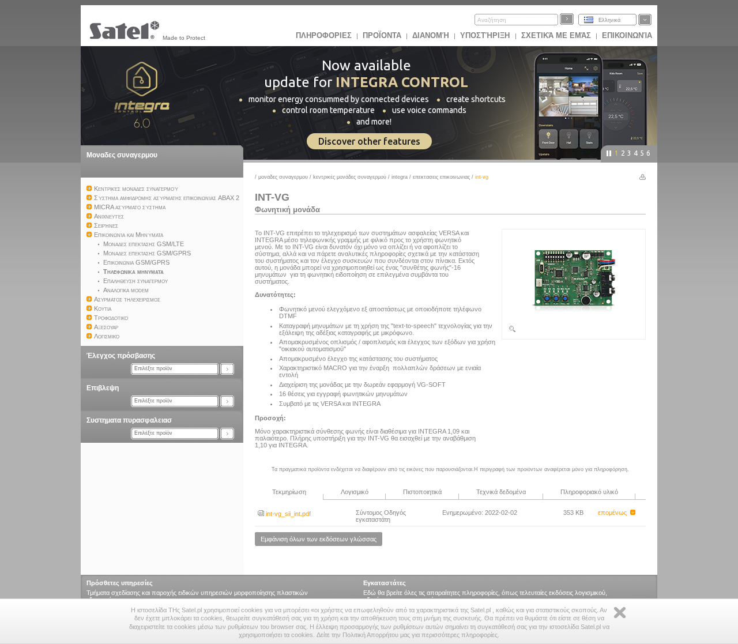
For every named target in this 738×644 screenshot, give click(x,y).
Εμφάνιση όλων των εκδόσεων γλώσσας (318, 539)
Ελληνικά (609, 20)
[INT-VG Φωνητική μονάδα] (573, 330)
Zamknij (620, 612)
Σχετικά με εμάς (556, 35)
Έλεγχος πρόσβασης (120, 356)
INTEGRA (399, 177)
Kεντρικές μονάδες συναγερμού (349, 177)
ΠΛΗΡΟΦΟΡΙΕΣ (324, 35)
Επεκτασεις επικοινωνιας (441, 177)
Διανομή (430, 35)
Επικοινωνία (627, 35)
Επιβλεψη (102, 388)
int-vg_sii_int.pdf (287, 513)
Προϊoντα (382, 35)
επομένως (614, 512)
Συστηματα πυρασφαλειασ (129, 420)
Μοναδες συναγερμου (121, 155)
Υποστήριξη (486, 35)
